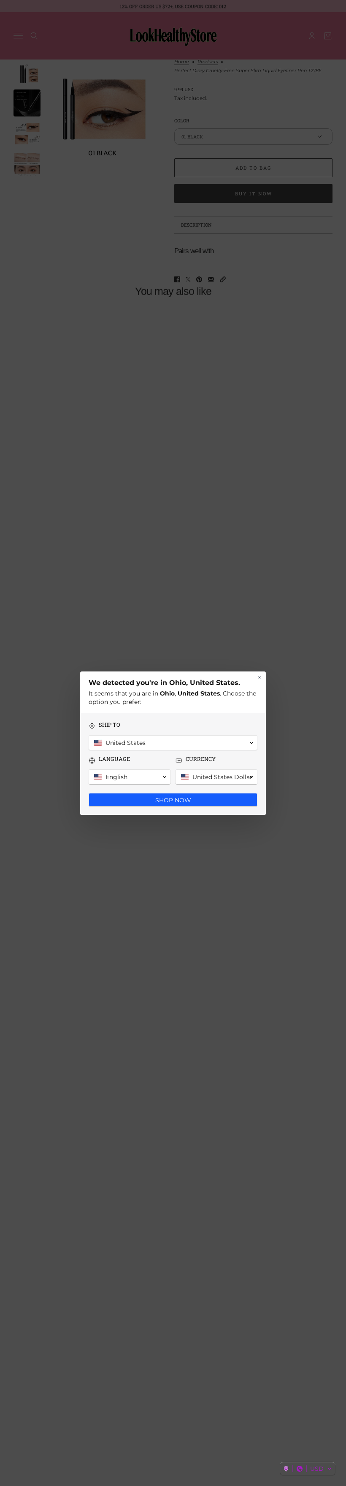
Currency (201, 759)
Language (114, 759)
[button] (307, 1468)
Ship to (109, 724)
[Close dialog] (259, 677)
